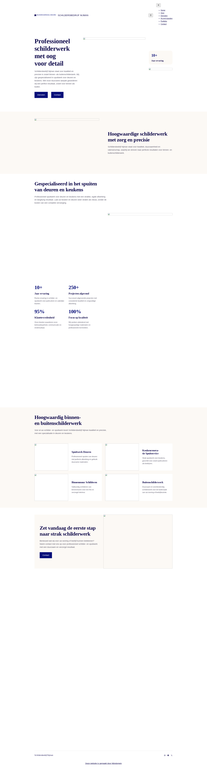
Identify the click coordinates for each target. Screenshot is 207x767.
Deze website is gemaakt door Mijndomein (103, 763)
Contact (57, 95)
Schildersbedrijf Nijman (73, 15)
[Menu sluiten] (158, 5)
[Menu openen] (151, 15)
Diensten (41, 95)
